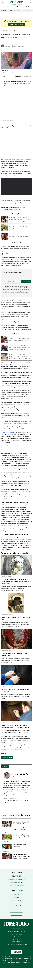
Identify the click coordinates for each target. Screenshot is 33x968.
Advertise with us (16, 941)
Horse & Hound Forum (16, 915)
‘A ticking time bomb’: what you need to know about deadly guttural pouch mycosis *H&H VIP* (16, 581)
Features (23, 46)
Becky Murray (6, 832)
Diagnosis (10, 209)
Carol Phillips (10, 45)
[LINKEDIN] (27, 774)
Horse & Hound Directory (16, 912)
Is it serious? (17, 207)
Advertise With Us (16, 900)
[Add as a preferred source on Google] (16, 952)
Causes (23, 207)
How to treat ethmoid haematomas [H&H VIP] (16, 618)
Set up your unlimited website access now (16, 749)
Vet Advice (5, 766)
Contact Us (16, 897)
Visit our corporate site (25, 958)
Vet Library (13, 30)
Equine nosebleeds (7, 757)
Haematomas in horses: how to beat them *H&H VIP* (15, 690)
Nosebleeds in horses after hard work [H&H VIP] (14, 654)
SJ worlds (3, 10)
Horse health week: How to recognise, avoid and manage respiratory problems (15, 726)
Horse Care (4, 30)
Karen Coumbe (27, 45)
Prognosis (17, 209)
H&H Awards (27, 10)
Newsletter (28, 76)
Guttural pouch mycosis (7, 432)
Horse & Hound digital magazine (16, 885)
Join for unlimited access (16, 24)
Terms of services (22, 286)
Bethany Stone (6, 841)
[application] (16, 186)
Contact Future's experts (16, 931)
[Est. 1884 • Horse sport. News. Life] (16, 2)
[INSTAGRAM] (24, 774)
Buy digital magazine (16, 934)
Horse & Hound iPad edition (16, 882)
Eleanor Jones (6, 861)
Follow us (20, 76)
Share (5, 76)
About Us (16, 894)
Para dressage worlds (15, 10)
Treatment (4, 209)
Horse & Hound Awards (16, 909)
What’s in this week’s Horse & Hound (16, 879)
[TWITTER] (21, 774)
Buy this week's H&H (16, 929)
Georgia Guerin (6, 851)
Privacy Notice (24, 287)
